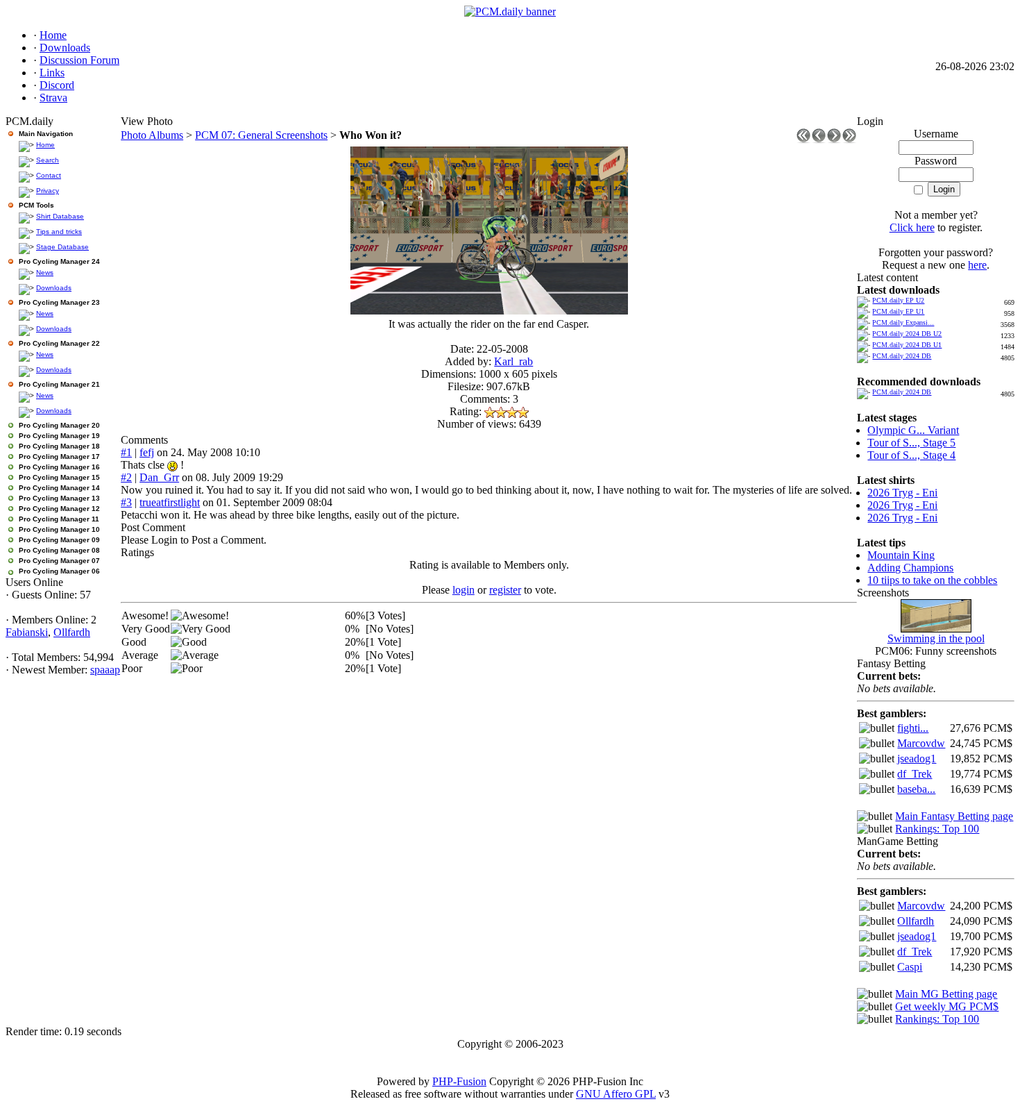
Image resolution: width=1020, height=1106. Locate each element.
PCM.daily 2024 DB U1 (907, 345)
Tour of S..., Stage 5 (911, 443)
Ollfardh (71, 632)
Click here (912, 227)
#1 (126, 452)
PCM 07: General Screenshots (261, 135)
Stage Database (62, 247)
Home (45, 145)
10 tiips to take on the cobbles (932, 580)
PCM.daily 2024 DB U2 (907, 333)
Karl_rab (513, 361)
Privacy (47, 190)
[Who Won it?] (489, 311)
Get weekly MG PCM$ (946, 1006)
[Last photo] (849, 139)
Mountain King (901, 555)
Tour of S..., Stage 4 (911, 455)
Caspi (909, 967)
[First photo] (803, 139)
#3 (126, 502)
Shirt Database (60, 216)
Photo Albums (152, 135)
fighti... (912, 728)
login (463, 590)
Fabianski (27, 632)
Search (47, 160)
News (44, 272)
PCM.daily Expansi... (903, 322)
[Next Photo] (834, 139)
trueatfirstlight (169, 502)
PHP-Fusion (459, 1081)
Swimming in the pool (936, 638)
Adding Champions (910, 567)
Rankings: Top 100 (937, 829)
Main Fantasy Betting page (954, 816)
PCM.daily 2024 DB (901, 356)
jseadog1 (916, 758)
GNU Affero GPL (616, 1094)
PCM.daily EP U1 (898, 311)
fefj (146, 452)
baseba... (916, 789)
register (505, 590)
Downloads (53, 288)
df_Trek (914, 774)
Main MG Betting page (946, 994)
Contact (48, 175)
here (977, 265)
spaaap (105, 670)
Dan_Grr (159, 477)
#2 (126, 477)
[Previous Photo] (818, 139)
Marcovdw (921, 743)
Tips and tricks (59, 231)
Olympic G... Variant (913, 430)
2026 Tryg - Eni (902, 492)
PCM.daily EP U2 (898, 300)
